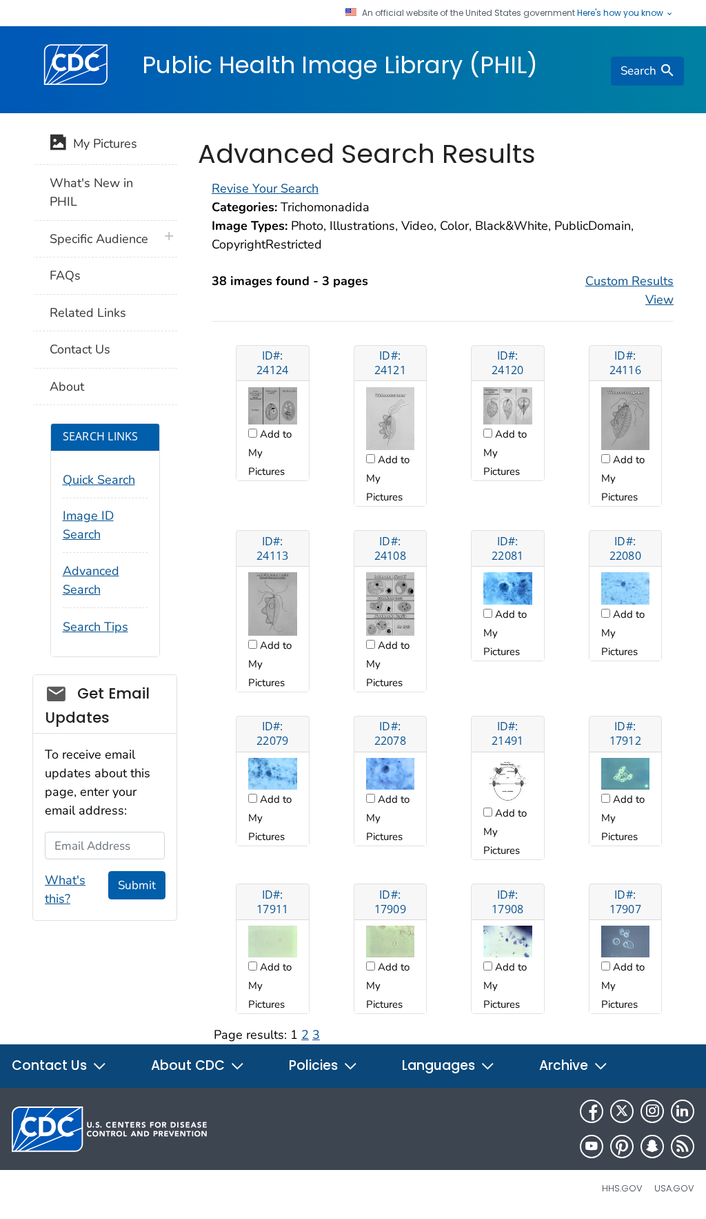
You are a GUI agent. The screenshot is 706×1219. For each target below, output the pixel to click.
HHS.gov (622, 1188)
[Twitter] (622, 1111)
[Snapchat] (652, 1146)
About (67, 386)
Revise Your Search (265, 188)
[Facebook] (591, 1111)
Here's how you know (621, 13)
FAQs (65, 275)
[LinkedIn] (682, 1111)
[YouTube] (591, 1146)
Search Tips (95, 626)
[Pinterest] (622, 1146)
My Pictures (101, 143)
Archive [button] (565, 1065)
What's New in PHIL (91, 192)
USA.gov (674, 1188)
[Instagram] (652, 1111)
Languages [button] (440, 1065)
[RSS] (682, 1146)
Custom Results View (629, 290)
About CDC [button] (189, 1065)
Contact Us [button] (51, 1065)
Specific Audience (99, 239)
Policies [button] (315, 1065)
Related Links (88, 312)
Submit (137, 885)
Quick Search (99, 479)
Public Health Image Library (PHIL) (340, 65)
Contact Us (80, 349)
